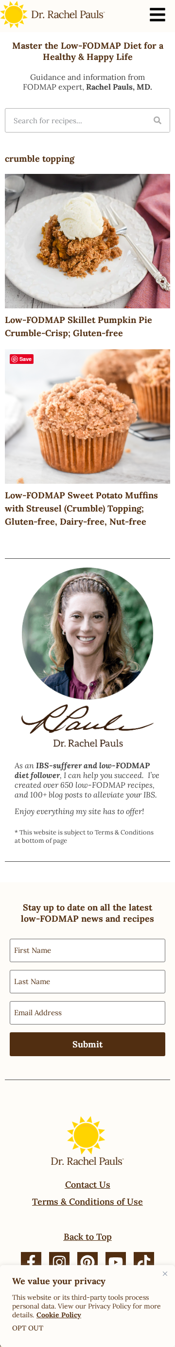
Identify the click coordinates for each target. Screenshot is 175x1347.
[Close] (165, 1273)
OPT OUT (27, 1328)
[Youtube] (115, 1262)
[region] (87, 1306)
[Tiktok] (144, 1262)
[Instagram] (59, 1262)
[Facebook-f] (31, 1262)
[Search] (157, 120)
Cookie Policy (58, 1314)
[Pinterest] (87, 1262)
